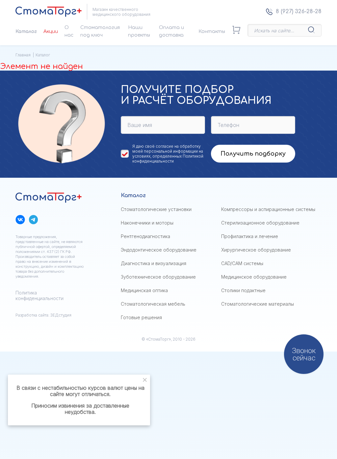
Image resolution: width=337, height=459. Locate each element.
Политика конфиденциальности (39, 295)
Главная (23, 54)
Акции (50, 31)
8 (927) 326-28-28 (299, 12)
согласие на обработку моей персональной (166, 149)
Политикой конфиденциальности (167, 159)
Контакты (211, 31)
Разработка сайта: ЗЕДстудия (43, 315)
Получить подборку (253, 153)
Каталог (26, 31)
